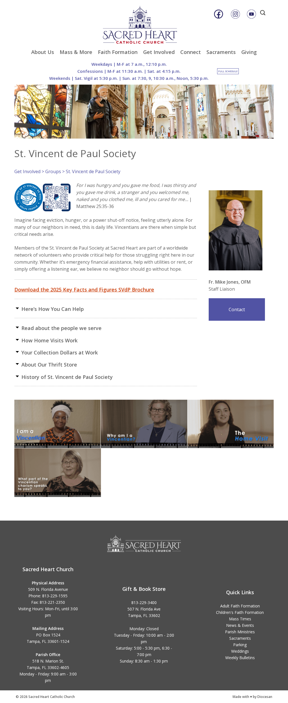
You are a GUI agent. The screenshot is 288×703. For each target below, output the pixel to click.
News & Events (240, 625)
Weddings (240, 651)
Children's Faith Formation (240, 612)
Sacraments (221, 52)
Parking (240, 644)
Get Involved (159, 52)
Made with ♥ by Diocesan (252, 696)
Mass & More (76, 52)
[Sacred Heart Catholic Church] (144, 22)
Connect (190, 52)
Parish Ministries (240, 631)
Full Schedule (228, 71)
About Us (42, 52)
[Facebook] (218, 14)
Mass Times (240, 618)
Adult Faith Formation (240, 606)
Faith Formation (118, 52)
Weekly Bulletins (240, 657)
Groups (53, 171)
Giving (249, 52)
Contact (237, 309)
